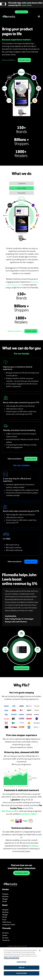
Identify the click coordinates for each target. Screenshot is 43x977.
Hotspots (18, 285)
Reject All (21, 967)
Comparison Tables (8, 925)
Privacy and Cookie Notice (11, 958)
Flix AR (4, 901)
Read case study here (21, 668)
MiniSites (10, 285)
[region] (21, 962)
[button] (39, 16)
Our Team (5, 938)
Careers (4, 935)
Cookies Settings (21, 962)
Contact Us (6, 940)
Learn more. (27, 5)
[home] (19, 16)
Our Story (5, 933)
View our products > (9, 60)
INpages (34, 282)
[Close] (40, 950)
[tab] (21, 183)
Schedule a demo (21, 12)
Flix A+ (4, 920)
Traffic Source (6, 922)
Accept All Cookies (21, 973)
